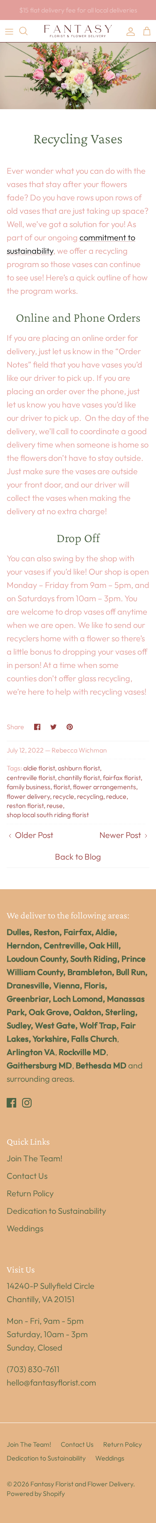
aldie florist (39, 768)
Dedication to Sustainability (56, 1210)
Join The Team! (34, 1158)
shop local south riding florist (48, 814)
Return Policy (30, 1193)
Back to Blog (78, 856)
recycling (90, 796)
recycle (63, 796)
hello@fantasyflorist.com (51, 1382)
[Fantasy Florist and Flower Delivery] (78, 31)
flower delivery (28, 796)
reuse (55, 805)
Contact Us (27, 1175)
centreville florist (31, 777)
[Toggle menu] (9, 31)
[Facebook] (11, 1103)
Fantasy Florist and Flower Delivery (81, 1484)
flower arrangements (104, 787)
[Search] (27, 31)
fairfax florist (122, 777)
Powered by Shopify (36, 1493)
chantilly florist (79, 777)
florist (61, 787)
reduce (116, 796)
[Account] (128, 31)
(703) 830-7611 (33, 1369)
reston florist (25, 805)
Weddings (25, 1228)
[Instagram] (27, 1103)
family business (28, 787)
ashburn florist (79, 768)
